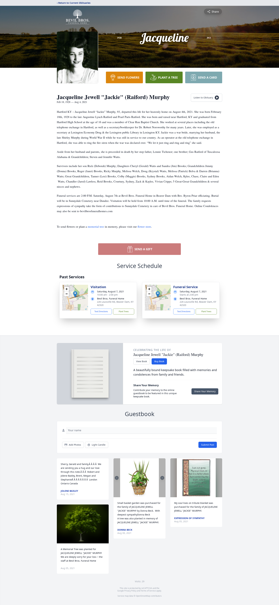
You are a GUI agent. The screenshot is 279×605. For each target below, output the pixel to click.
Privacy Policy (130, 590)
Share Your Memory (205, 391)
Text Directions (101, 311)
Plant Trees (124, 311)
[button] (75, 294)
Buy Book (159, 361)
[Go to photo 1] (138, 495)
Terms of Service (148, 590)
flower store (144, 226)
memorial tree (96, 226)
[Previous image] (117, 478)
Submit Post (207, 444)
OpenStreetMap (143, 596)
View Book (141, 361)
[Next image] (162, 478)
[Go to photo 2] (140, 495)
